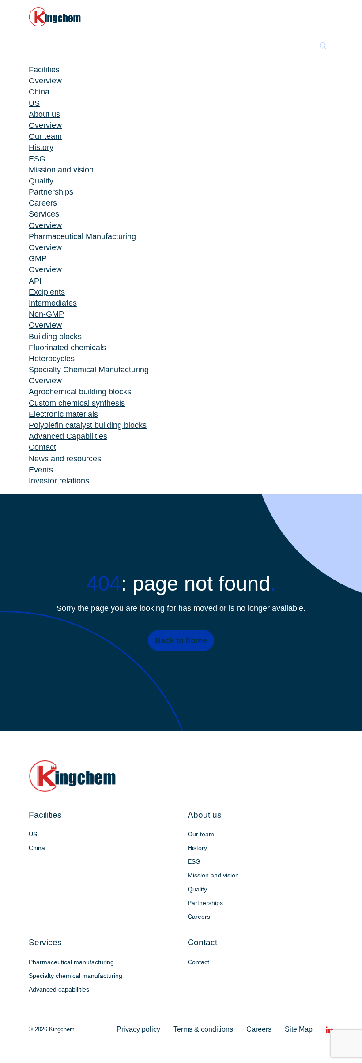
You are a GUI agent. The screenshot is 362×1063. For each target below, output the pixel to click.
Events (41, 469)
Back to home (181, 640)
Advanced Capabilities (68, 436)
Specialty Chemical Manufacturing (89, 369)
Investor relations (59, 480)
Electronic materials (63, 414)
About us (44, 114)
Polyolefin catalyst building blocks (88, 425)
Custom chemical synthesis (77, 403)
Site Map (299, 1029)
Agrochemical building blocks (80, 391)
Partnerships (51, 191)
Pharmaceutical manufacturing (71, 962)
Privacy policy (138, 1029)
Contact (42, 447)
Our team (45, 136)
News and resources (65, 458)
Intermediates (53, 303)
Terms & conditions (203, 1029)
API (35, 281)
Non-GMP (46, 314)
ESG (37, 158)
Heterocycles (52, 358)
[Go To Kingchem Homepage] (73, 776)
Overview (45, 80)
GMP (38, 258)
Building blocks (55, 336)
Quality (41, 180)
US (34, 103)
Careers (43, 202)
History (41, 147)
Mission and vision (61, 169)
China (39, 91)
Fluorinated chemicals (67, 347)
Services (44, 214)
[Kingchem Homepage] (55, 17)
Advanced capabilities (59, 989)
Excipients (47, 292)
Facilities (44, 69)
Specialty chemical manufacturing (75, 975)
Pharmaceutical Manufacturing (82, 236)
